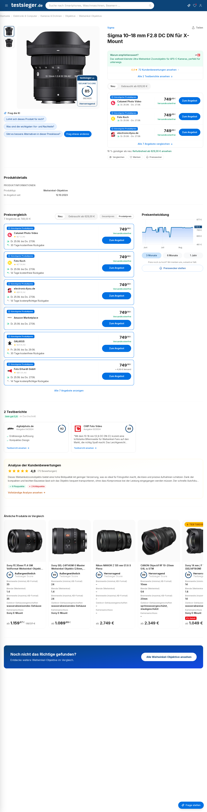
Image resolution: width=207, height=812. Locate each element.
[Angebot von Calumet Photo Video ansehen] (155, 101)
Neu (113, 86)
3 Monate (151, 255)
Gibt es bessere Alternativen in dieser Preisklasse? (33, 134)
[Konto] (200, 5)
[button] (58, 67)
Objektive (70, 16)
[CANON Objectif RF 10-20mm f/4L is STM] (159, 574)
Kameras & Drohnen (51, 16)
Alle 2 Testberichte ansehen (154, 76)
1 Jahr (193, 255)
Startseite (5, 16)
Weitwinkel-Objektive (90, 16)
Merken (137, 157)
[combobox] (99, 5)
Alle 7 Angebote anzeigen (69, 390)
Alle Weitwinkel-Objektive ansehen (168, 657)
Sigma (110, 27)
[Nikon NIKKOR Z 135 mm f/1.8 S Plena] (114, 574)
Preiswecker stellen (174, 268)
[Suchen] (150, 5)
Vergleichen (118, 157)
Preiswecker (156, 157)
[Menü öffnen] (6, 5)
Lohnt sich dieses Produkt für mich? (25, 119)
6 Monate (172, 255)
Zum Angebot (189, 100)
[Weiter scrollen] (202, 572)
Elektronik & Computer (25, 16)
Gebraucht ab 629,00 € (134, 86)
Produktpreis (125, 216)
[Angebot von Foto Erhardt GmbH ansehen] (69, 373)
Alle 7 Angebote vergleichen (154, 143)
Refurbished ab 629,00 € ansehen (152, 151)
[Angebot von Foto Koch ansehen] (155, 116)
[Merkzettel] (194, 5)
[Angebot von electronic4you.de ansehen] (155, 132)
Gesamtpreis (108, 216)
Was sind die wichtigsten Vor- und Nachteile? (30, 126)
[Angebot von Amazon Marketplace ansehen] (69, 318)
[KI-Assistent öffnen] (188, 5)
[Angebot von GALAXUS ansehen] (69, 345)
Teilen (199, 27)
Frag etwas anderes (77, 134)
